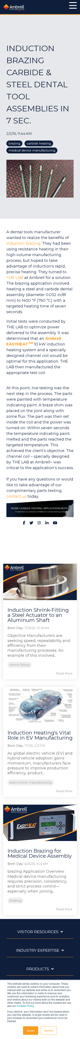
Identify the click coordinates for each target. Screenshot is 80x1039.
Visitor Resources (37, 932)
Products (37, 969)
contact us (16, 496)
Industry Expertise (37, 950)
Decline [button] (48, 1030)
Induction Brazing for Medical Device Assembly (39, 853)
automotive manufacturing (31, 782)
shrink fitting (19, 665)
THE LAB (14, 277)
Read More (64, 673)
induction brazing (23, 243)
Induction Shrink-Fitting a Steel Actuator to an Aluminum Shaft (38, 615)
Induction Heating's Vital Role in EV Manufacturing (40, 735)
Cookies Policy (25, 1006)
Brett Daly (15, 628)
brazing (14, 143)
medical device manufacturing (32, 150)
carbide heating (39, 143)
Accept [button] (31, 1030)
